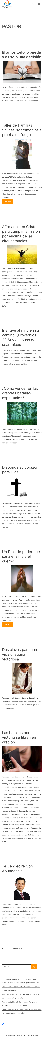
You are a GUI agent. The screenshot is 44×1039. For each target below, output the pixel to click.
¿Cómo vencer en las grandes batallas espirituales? (20, 393)
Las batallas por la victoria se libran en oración (19, 737)
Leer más (7, 202)
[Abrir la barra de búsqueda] (33, 4)
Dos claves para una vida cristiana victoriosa (19, 654)
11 (11, 948)
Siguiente (17, 948)
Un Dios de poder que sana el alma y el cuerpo (21, 556)
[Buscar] (34, 966)
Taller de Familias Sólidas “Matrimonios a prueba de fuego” (22, 130)
